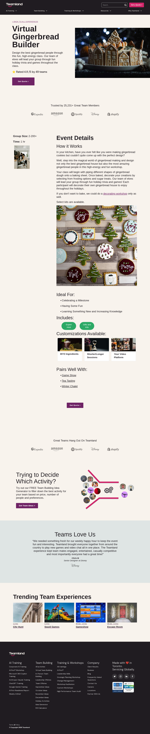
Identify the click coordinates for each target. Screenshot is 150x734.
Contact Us (92, 683)
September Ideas (42, 687)
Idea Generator (42, 704)
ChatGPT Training (16, 683)
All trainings (61, 667)
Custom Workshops (65, 688)
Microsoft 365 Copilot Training (18, 675)
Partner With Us (94, 694)
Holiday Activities (42, 701)
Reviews (91, 670)
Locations (92, 690)
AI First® (60, 670)
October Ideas (41, 690)
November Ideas (42, 694)
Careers (91, 687)
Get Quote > (23, 81)
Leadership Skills (63, 674)
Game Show (69, 375)
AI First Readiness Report (19, 690)
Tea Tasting (68, 380)
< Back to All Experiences (25, 22)
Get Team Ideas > (27, 506)
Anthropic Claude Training (19, 680)
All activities (40, 667)
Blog (89, 674)
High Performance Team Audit (69, 691)
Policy (17, 725)
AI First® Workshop (16, 670)
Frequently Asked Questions (95, 678)
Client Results (93, 667)
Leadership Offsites (43, 680)
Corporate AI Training (17, 667)
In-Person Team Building (42, 675)
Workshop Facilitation (65, 684)
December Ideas (42, 697)
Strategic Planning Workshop (68, 677)
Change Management (65, 681)
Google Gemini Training (18, 687)
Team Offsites (41, 683)
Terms (11, 725)
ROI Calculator (41, 708)
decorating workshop (115, 193)
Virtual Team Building (44, 670)
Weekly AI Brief (15, 694)
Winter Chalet (70, 386)
